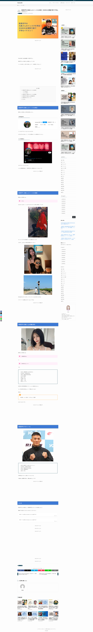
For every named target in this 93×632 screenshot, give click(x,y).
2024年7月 (63, 209)
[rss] (73, 0)
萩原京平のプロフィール (27, 97)
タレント (63, 170)
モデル (63, 176)
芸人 (62, 192)
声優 (62, 180)
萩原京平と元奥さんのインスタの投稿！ (30, 94)
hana (23, 590)
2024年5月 (63, 213)
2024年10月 (64, 203)
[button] (20, 570)
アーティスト (64, 166)
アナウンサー (64, 164)
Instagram (26, 91)
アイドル (63, 162)
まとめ (24, 99)
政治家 (63, 186)
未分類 (63, 190)
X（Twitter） (26, 92)
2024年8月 (63, 207)
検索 (74, 217)
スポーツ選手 (20, 13)
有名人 (63, 188)
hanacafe (19, 2)
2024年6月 (63, 211)
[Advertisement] (37, 48)
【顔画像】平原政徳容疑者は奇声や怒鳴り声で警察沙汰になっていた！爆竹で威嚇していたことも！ (68, 227)
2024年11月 (63, 201)
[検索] (75, 0)
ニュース (63, 172)
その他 (63, 160)
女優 (62, 182)
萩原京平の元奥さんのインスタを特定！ (30, 90)
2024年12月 (64, 199)
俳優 (62, 178)
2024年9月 (63, 205)
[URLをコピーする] (55, 570)
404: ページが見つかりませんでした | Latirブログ (27, 514)
